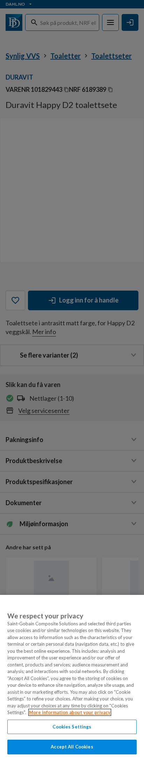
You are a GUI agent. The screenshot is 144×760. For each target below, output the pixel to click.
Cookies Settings (71, 727)
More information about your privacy (69, 712)
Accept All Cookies (72, 746)
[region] (72, 677)
